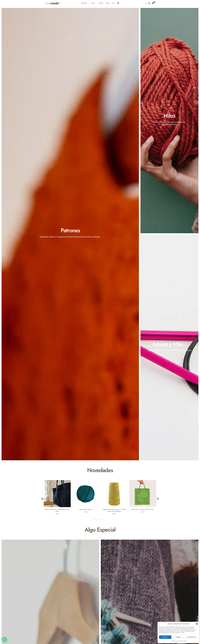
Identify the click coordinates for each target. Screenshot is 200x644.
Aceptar (165, 637)
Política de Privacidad (176, 640)
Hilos (169, 116)
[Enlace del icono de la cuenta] (149, 3)
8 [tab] (105, 520)
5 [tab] (101, 520)
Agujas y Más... (169, 344)
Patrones (70, 230)
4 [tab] (99, 520)
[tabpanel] (57, 498)
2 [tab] (96, 520)
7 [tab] (104, 520)
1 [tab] (94, 520)
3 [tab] (97, 520)
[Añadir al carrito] (69, 486)
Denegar (178, 637)
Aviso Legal (183, 640)
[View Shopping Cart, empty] (153, 3)
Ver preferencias (191, 637)
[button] (197, 624)
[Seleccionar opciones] (97, 486)
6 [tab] (102, 520)
